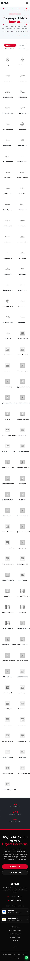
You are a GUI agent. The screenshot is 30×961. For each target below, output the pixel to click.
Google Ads (21, 49)
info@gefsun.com (16, 896)
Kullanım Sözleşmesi (15, 930)
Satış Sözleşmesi (15, 937)
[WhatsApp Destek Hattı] (26, 957)
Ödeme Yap (15, 940)
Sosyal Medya (9, 49)
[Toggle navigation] (27, 3)
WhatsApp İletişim (15, 872)
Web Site (21, 45)
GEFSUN (5, 3)
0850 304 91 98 (16, 900)
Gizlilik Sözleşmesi (15, 934)
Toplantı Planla (15, 866)
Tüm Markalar (10, 45)
